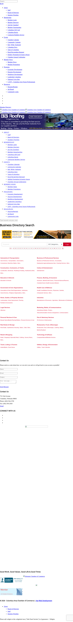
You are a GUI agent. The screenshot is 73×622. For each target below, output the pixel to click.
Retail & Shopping (6, 334)
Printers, (50, 310)
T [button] (48, 248)
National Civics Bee (14, 79)
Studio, (21, 327)
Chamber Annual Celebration (16, 57)
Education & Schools (7, 278)
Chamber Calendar (13, 40)
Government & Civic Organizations (11, 287)
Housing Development (14, 72)
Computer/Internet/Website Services (46, 337)
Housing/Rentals (13, 87)
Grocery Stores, (29, 337)
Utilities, (39, 347)
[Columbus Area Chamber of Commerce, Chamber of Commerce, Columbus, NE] (12, 580)
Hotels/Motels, (4, 347)
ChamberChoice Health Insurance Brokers (48, 283)
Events (6, 37)
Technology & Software (44, 334)
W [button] (54, 248)
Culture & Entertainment (45, 268)
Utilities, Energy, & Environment (47, 344)
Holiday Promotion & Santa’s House (19, 54)
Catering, (56, 327)
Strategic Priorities (13, 15)
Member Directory (13, 22)
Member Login (12, 20)
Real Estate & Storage (7, 325)
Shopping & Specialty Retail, (11, 337)
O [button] (39, 248)
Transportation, (12, 260)
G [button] (24, 248)
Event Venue (11, 347)
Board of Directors (13, 12)
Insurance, (39, 280)
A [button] (13, 248)
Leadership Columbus (14, 77)
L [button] (33, 248)
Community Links (13, 92)
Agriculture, (55, 300)
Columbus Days (12, 47)
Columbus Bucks (13, 32)
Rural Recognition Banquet (16, 52)
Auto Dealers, (20, 260)
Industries (40, 297)
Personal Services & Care (8, 317)
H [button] (26, 248)
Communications (64, 312)
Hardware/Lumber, (30, 270)
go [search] (68, 244)
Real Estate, (3, 327)
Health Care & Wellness (44, 287)
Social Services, (4, 293)
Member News (8, 59)
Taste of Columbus (13, 50)
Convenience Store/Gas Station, (8, 263)
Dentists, (62, 290)
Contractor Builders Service (16, 35)
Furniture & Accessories (6, 302)
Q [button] (43, 248)
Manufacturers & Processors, (44, 300)
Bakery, (61, 327)
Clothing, (21, 337)
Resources (7, 84)
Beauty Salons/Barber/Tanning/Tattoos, (10, 320)
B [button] (15, 248)
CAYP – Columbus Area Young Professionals (21, 82)
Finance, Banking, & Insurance (47, 278)
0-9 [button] (10, 248)
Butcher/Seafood (41, 330)
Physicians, (56, 290)
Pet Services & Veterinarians (44, 320)
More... (19, 263)
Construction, (3, 270)
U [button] (50, 248)
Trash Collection (46, 347)
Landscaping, (4, 300)
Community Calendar (14, 42)
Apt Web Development (44, 601)
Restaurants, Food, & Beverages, (45, 327)
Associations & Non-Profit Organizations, (10, 290)
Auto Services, (4, 260)
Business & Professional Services (48, 258)
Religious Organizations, (15, 293)
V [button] (52, 248)
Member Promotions (14, 64)
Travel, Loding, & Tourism (8, 344)
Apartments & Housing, (13, 327)
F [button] (22, 248)
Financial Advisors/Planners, (61, 280)
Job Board (11, 89)
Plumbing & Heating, (19, 270)
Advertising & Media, (42, 310)
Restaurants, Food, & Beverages (47, 325)
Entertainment (40, 270)
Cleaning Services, (61, 263)
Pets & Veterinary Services (45, 317)
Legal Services (5, 307)
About (6, 7)
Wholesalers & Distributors (65, 300)
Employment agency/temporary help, (46, 263)
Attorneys (2, 310)
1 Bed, (25, 327)
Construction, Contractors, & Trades (12, 268)
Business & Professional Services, (46, 260)
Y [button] (58, 248)
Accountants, (58, 260)
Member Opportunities (14, 27)
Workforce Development (15, 74)
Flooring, (21, 300)
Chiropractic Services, (42, 293)
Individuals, (25, 290)
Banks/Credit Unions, (48, 280)
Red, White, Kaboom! (14, 45)
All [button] (62, 248)
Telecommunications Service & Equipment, (48, 312)
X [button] (56, 248)
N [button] (37, 248)
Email (2, 406)
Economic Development (15, 69)
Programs (7, 67)
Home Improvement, (13, 300)
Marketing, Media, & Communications (49, 307)
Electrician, (10, 270)
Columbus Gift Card (14, 30)
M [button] (35, 248)
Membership (7, 17)
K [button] (31, 248)
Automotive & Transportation (9, 258)
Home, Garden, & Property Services (11, 297)
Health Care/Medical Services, (45, 290)
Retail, (2, 337)
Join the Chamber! (13, 25)
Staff (9, 10)
